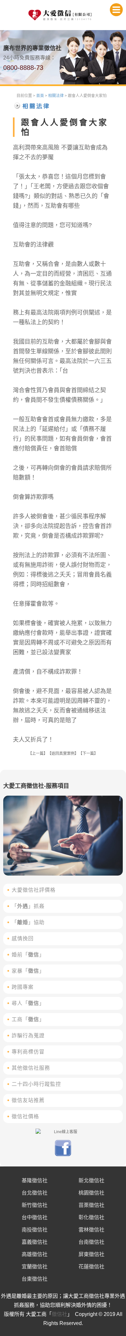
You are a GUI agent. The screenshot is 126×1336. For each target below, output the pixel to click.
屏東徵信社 (91, 1254)
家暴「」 (28, 971)
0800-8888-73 (23, 67)
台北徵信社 (34, 1193)
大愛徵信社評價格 (34, 890)
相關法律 (56, 96)
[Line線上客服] (63, 1132)
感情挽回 (23, 938)
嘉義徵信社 (34, 1242)
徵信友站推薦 (28, 1100)
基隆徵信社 (34, 1180)
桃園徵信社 (91, 1193)
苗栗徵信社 (91, 1205)
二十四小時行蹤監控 (36, 1084)
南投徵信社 (34, 1229)
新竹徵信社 (34, 1205)
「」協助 (28, 922)
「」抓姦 (28, 906)
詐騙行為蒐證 (28, 1035)
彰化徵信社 (91, 1217)
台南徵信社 (91, 1242)
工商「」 (28, 1019)
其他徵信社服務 (31, 1068)
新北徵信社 (91, 1180)
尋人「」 (28, 1003)
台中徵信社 (34, 1217)
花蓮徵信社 (91, 1266)
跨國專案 (23, 987)
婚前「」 (28, 954)
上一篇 (38, 753)
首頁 (40, 96)
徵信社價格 (25, 1116)
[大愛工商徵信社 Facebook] (63, 1155)
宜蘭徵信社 (34, 1266)
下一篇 (88, 753)
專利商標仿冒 (28, 1051)
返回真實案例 (63, 753)
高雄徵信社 (34, 1254)
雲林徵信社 (91, 1229)
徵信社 (59, 1314)
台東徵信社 (34, 1279)
